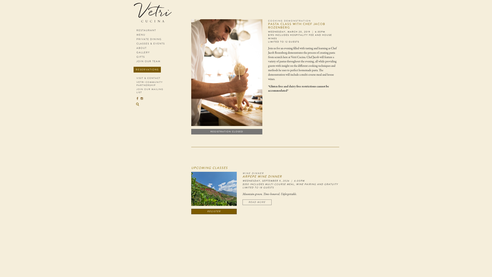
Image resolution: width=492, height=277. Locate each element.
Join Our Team (148, 61)
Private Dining (149, 39)
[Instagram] (142, 98)
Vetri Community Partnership (149, 83)
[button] (137, 104)
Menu (140, 35)
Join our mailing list (149, 91)
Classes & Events (150, 44)
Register (214, 211)
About (141, 48)
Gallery (143, 52)
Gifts (140, 57)
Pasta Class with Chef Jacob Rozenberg (296, 26)
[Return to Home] (154, 14)
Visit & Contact (148, 78)
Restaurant (146, 30)
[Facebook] (137, 98)
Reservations (147, 70)
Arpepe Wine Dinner (262, 176)
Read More (256, 202)
